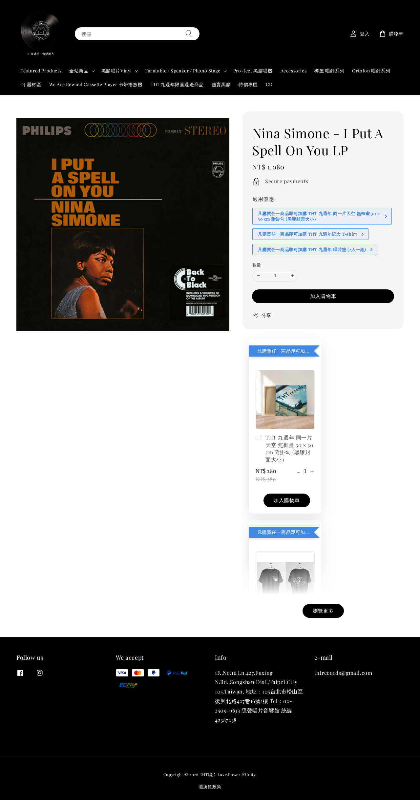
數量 (256, 264)
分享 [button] (266, 315)
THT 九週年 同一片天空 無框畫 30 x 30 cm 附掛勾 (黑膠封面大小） (289, 448)
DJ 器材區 (30, 84)
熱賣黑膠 (221, 84)
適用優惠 (263, 198)
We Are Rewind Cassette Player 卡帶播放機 (96, 84)
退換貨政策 (210, 786)
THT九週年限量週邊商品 (177, 84)
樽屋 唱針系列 (329, 71)
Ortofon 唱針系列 (371, 71)
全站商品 (78, 71)
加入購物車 (323, 296)
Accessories (294, 71)
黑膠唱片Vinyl (116, 71)
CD (269, 84)
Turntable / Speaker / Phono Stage (182, 71)
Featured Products (40, 71)
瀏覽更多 (323, 610)
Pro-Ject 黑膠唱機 (253, 71)
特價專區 (248, 84)
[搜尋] (189, 33)
